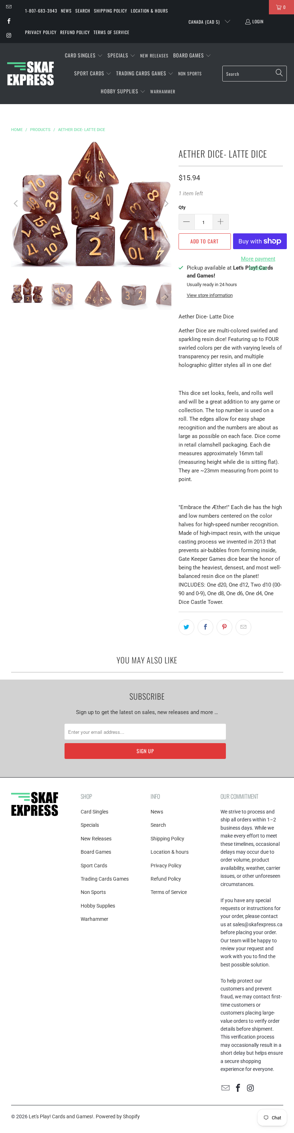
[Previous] (16, 203)
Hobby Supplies (98, 906)
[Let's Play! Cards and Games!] (30, 73)
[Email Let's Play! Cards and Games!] (8, 7)
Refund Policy (75, 32)
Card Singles (94, 812)
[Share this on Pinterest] (224, 627)
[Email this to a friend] (243, 627)
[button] (84, 56)
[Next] (166, 203)
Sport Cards (94, 865)
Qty (182, 207)
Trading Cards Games (105, 879)
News (66, 11)
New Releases (96, 838)
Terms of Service (111, 32)
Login (258, 21)
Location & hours (149, 11)
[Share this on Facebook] (205, 627)
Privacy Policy (41, 32)
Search (82, 11)
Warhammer (94, 919)
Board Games (96, 852)
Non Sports (93, 892)
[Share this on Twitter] (186, 627)
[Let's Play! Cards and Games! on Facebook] (8, 21)
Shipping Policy (110, 11)
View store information (210, 295)
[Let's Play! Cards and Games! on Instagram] (8, 36)
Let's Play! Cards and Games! (61, 1116)
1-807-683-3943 (41, 11)
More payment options (258, 263)
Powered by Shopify (118, 1116)
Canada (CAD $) (205, 22)
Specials (90, 825)
